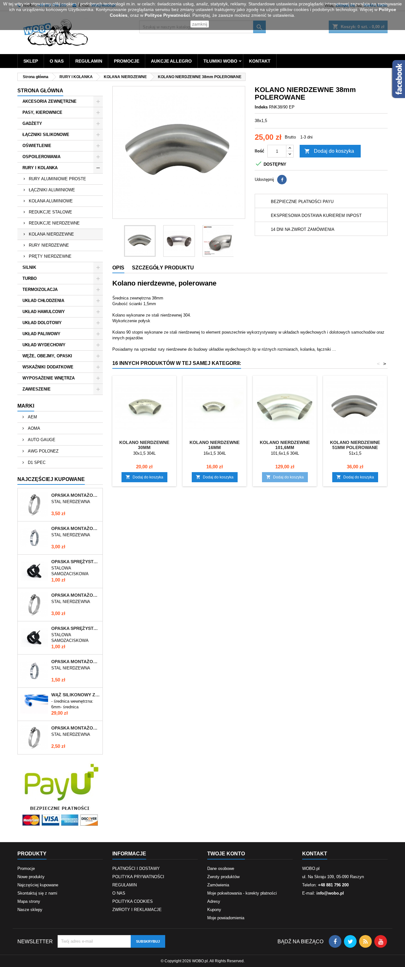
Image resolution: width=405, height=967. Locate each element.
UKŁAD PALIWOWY (41, 333)
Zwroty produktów (223, 876)
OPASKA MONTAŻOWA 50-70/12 (75, 595)
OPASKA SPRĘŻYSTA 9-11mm (75, 628)
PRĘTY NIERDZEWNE (50, 256)
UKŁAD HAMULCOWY (43, 311)
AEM (32, 417)
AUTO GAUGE (41, 439)
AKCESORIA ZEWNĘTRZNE (49, 101)
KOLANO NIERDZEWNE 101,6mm (285, 445)
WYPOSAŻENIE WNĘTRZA (48, 378)
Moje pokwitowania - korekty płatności (242, 893)
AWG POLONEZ (43, 451)
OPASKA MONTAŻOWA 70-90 (75, 528)
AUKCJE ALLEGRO (171, 61)
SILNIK (29, 267)
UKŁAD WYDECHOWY (43, 344)
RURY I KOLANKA (40, 167)
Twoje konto (226, 853)
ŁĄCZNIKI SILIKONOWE (45, 134)
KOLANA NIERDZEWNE (51, 234)
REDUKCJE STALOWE (50, 212)
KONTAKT (260, 61)
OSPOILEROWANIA (41, 156)
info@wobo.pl (330, 893)
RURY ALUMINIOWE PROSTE (57, 178)
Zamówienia (218, 885)
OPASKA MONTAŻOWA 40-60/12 (75, 727)
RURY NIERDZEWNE (49, 245)
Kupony (214, 909)
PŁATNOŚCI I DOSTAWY (136, 868)
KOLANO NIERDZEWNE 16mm (215, 445)
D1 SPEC (36, 462)
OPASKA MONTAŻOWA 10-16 (75, 661)
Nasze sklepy (29, 909)
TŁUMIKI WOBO (220, 61)
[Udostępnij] (282, 179)
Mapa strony (28, 901)
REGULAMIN (88, 61)
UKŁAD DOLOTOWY (42, 322)
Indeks (261, 107)
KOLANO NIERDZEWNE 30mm (144, 445)
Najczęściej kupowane (37, 885)
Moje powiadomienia (225, 917)
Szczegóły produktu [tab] (163, 267)
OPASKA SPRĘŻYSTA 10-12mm (75, 561)
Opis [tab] (118, 267)
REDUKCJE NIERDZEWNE (54, 223)
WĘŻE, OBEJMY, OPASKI (47, 356)
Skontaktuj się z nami (37, 893)
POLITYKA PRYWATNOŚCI (138, 876)
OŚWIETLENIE (36, 145)
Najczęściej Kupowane (51, 479)
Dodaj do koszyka (329, 151)
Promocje (26, 868)
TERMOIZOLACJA (40, 289)
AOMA (33, 428)
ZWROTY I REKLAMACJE (137, 909)
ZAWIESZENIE (36, 389)
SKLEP (30, 61)
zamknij (199, 24)
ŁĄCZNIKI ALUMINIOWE (52, 190)
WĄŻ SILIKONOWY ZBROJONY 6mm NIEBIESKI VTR (75, 694)
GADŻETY (32, 123)
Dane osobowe (220, 868)
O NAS (57, 61)
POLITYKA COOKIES (132, 901)
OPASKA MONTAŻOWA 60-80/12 (75, 495)
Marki (25, 406)
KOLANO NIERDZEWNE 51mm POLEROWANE (355, 445)
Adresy (213, 901)
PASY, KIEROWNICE (42, 112)
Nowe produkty (31, 876)
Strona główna (40, 90)
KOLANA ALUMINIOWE (51, 201)
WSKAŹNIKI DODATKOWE (47, 367)
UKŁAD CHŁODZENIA (43, 300)
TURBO (29, 278)
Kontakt (314, 853)
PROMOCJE (126, 61)
